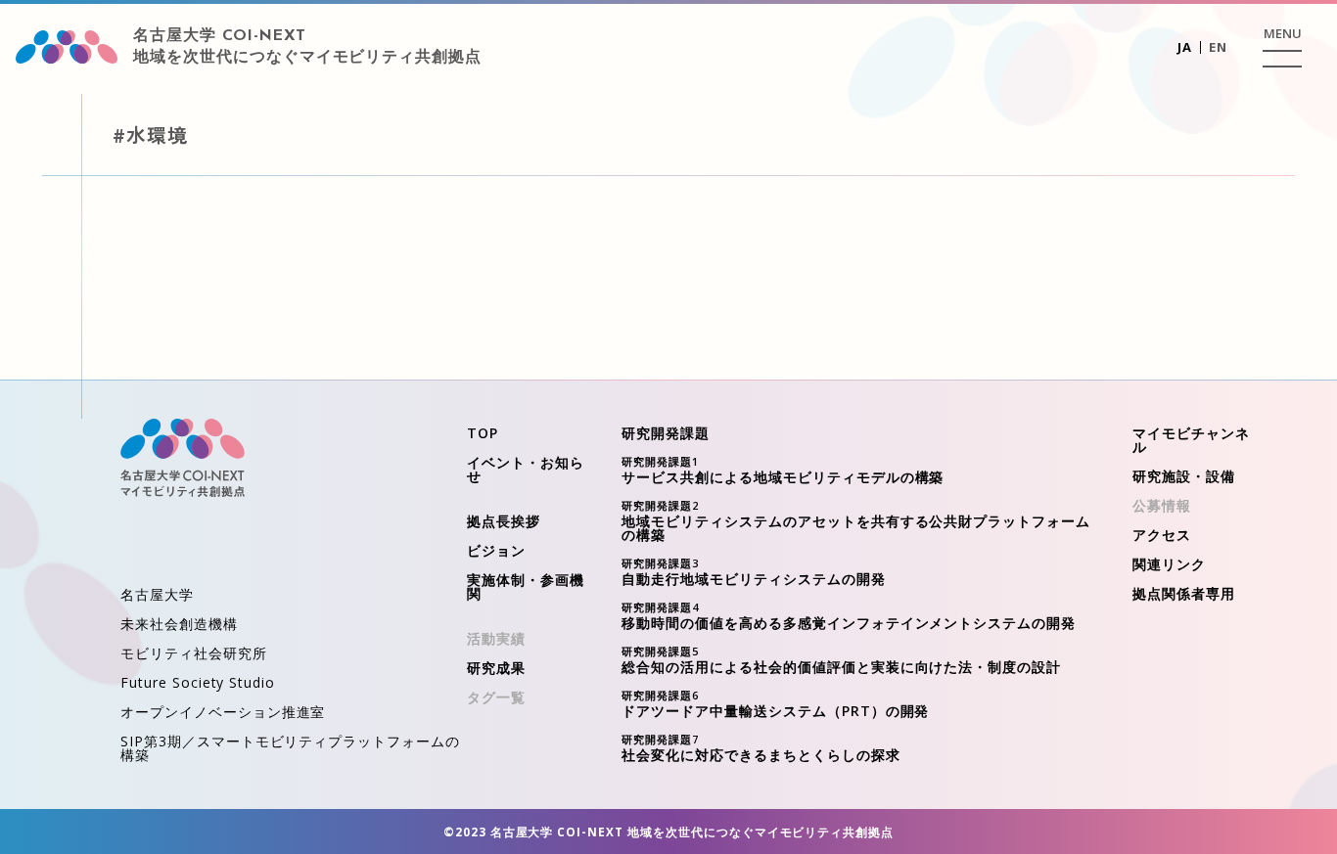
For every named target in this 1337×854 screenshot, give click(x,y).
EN (1218, 47)
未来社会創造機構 (179, 623)
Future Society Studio (197, 682)
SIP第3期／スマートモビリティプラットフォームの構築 (290, 748)
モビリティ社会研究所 (193, 653)
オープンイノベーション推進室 (222, 711)
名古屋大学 (157, 594)
